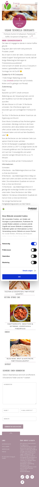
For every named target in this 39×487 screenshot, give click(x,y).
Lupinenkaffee (13, 68)
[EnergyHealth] (7, 9)
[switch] (34, 250)
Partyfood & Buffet (20, 361)
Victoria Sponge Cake (12, 297)
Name (6, 410)
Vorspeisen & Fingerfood (18, 37)
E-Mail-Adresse (27, 410)
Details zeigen (28, 270)
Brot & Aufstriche (25, 359)
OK (19, 277)
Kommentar (8, 384)
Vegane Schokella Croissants (19, 30)
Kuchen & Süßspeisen (18, 34)
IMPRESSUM (5, 449)
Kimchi (7, 332)
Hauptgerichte (14, 324)
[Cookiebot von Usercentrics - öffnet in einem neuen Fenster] (28, 209)
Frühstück (7, 34)
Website (7, 419)
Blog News (11, 359)
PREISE (4, 452)
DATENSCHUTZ (6, 444)
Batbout (8, 364)
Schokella (10, 80)
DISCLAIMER (5, 446)
